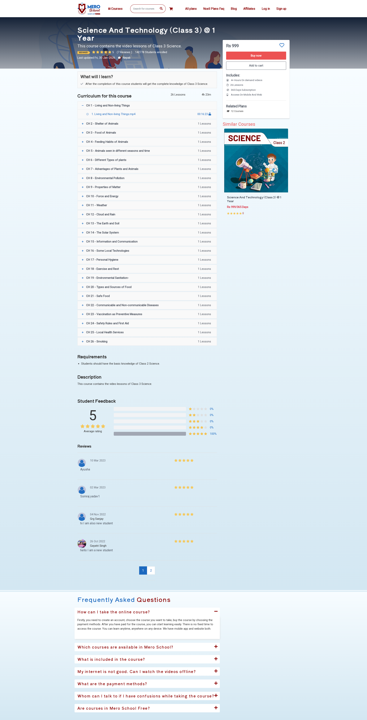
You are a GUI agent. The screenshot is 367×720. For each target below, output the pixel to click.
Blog (234, 9)
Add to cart (256, 65)
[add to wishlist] (281, 45)
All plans (191, 9)
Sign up (281, 9)
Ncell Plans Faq (213, 9)
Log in (266, 9)
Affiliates (249, 9)
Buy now (256, 55)
